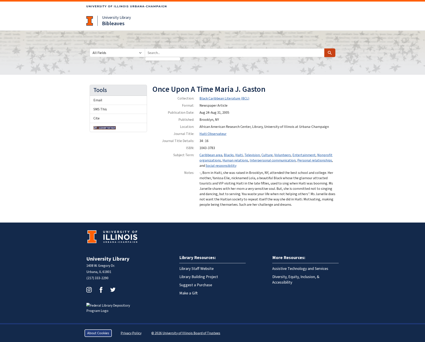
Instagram (89, 289)
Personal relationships (314, 160)
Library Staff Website (196, 268)
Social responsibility (221, 165)
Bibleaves (113, 23)
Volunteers (282, 155)
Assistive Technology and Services (300, 268)
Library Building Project (198, 277)
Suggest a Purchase (195, 285)
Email (97, 100)
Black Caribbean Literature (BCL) (224, 98)
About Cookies (98, 333)
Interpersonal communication (273, 160)
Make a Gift (188, 293)
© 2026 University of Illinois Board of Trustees (185, 333)
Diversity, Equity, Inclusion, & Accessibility (295, 279)
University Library (116, 17)
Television (252, 155)
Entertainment (304, 155)
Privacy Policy (131, 333)
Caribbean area (210, 155)
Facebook (101, 289)
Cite (96, 118)
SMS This (100, 109)
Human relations (235, 160)
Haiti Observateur (212, 133)
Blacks (229, 155)
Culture (267, 155)
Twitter (113, 289)
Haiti (239, 155)
